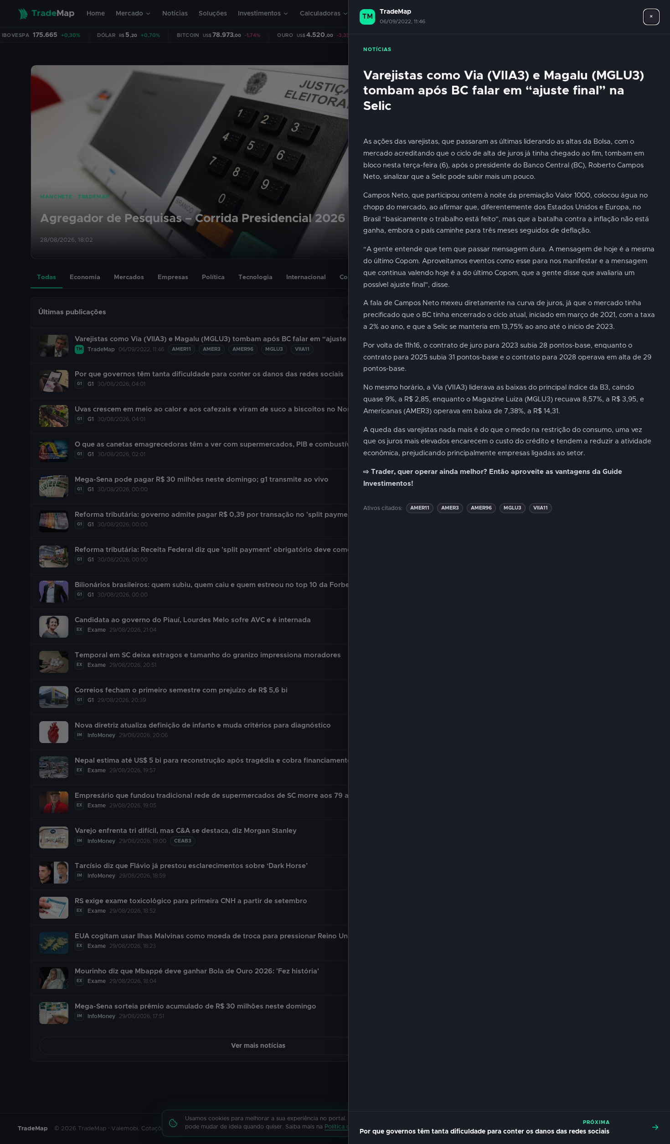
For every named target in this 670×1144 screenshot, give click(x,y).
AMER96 (481, 507)
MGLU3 (512, 507)
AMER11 (419, 507)
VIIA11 (540, 507)
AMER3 (450, 507)
